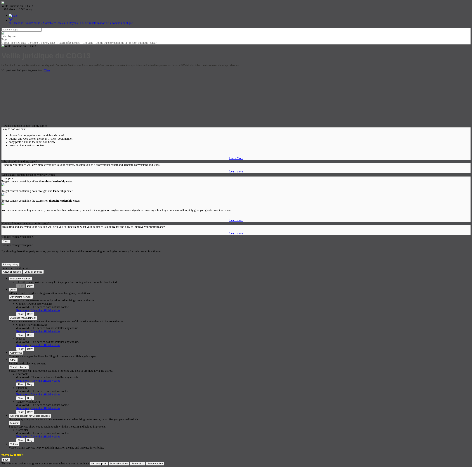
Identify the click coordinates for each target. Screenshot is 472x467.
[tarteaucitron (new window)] (12, 456)
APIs (13, 289)
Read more (22, 310)
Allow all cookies (12, 271)
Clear (47, 70)
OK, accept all (98, 463)
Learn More (236, 158)
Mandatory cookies (20, 278)
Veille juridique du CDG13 (46, 56)
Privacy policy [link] (10, 264)
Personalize (137, 463)
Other (13, 360)
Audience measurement (23, 317)
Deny (30, 285)
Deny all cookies (33, 271)
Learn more (236, 171)
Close (6, 241)
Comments (16, 352)
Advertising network (20, 296)
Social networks (18, 367)
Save (5, 459)
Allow (20, 285)
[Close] (2, 239)
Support (14, 423)
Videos (14, 444)
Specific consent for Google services (30, 415)
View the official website (45, 310)
